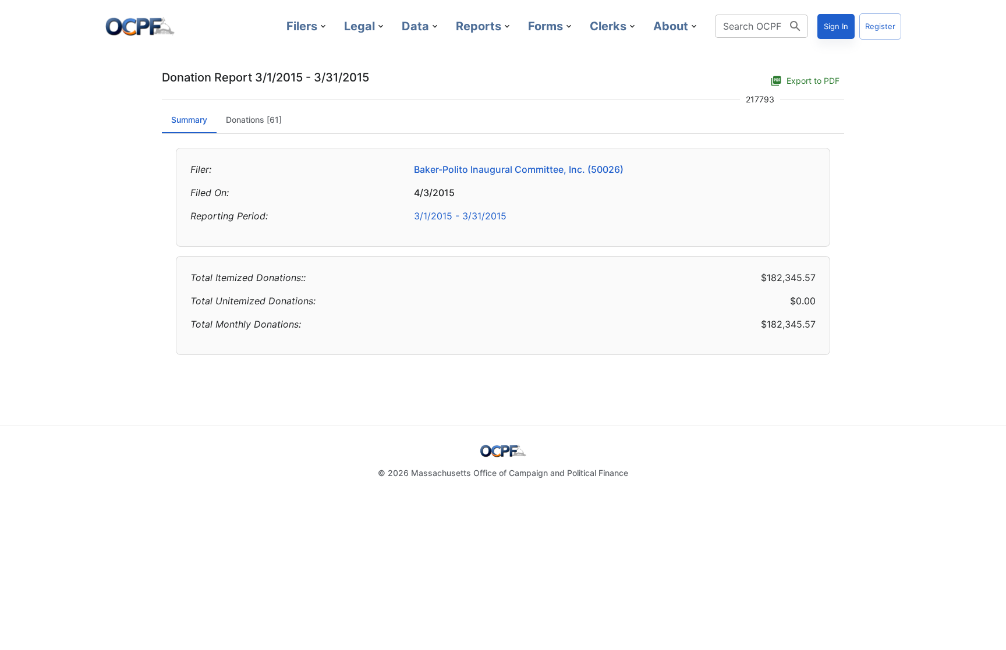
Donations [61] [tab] (254, 120)
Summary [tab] (189, 120)
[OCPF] (140, 26)
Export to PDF (813, 81)
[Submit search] (795, 26)
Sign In (836, 26)
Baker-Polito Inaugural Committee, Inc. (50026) (519, 169)
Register (880, 26)
